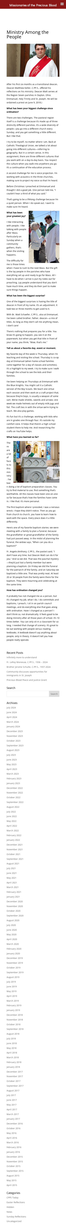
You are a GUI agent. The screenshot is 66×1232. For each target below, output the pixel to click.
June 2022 (12, 816)
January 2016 (13, 1151)
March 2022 (13, 830)
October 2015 (13, 1166)
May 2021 (11, 877)
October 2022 (13, 797)
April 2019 (12, 996)
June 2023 (12, 759)
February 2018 (14, 1062)
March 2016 (13, 1142)
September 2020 (15, 915)
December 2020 (15, 901)
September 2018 (15, 1029)
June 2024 (12, 712)
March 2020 (13, 943)
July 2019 (11, 981)
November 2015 (15, 1161)
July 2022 (11, 811)
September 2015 (15, 1170)
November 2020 (15, 906)
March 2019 (13, 1000)
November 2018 (15, 1019)
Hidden (10, 1207)
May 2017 (11, 1104)
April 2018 (12, 1052)
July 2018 (11, 1038)
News (9, 1211)
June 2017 (12, 1099)
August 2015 (13, 1175)
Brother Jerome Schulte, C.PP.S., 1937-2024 (28, 666)
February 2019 (14, 1005)
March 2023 (13, 773)
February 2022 (14, 835)
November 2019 (15, 962)
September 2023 (15, 745)
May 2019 (11, 991)
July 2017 (11, 1095)
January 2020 (13, 953)
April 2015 (12, 1185)
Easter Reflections (16, 1202)
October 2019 (13, 967)
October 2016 (13, 1128)
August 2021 (13, 863)
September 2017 (15, 1085)
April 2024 (12, 717)
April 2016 (12, 1137)
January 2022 (13, 839)
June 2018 (12, 1043)
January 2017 (13, 1118)
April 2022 (12, 825)
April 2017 (12, 1109)
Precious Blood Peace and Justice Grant (27, 679)
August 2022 (13, 806)
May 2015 (11, 1180)
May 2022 (11, 821)
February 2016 (14, 1147)
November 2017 (15, 1076)
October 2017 (13, 1081)
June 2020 (12, 929)
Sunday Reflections (16, 1216)
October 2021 (13, 854)
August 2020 (13, 920)
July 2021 (11, 868)
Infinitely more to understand (22, 657)
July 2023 (11, 754)
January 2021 (13, 896)
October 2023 (13, 740)
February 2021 (14, 891)
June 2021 (12, 873)
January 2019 (13, 1010)
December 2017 (15, 1071)
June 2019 (12, 986)
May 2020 (11, 934)
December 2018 (15, 1014)
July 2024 (11, 707)
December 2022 (15, 788)
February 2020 (14, 948)
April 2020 (12, 939)
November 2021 (15, 849)
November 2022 (15, 792)
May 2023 (11, 764)
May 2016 (11, 1133)
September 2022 (15, 802)
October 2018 (13, 1024)
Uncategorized (14, 1221)
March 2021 (13, 887)
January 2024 (13, 726)
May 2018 (11, 1048)
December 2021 (15, 844)
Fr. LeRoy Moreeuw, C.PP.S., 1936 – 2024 (27, 662)
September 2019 (15, 972)
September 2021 (15, 858)
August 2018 (13, 1033)
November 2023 (15, 736)
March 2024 (13, 721)
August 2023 (13, 750)
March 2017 (13, 1114)
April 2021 (12, 882)
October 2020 (13, 910)
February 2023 (14, 778)
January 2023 (13, 783)
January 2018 (13, 1066)
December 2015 (15, 1156)
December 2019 (15, 958)
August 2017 (13, 1090)
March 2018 (13, 1057)
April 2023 (12, 769)
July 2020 (11, 925)
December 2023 (15, 731)
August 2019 (13, 977)
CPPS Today (12, 1197)
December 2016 (15, 1123)
